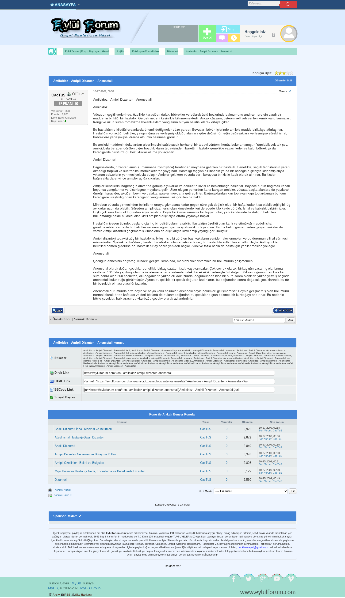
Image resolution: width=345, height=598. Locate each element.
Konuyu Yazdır (63, 489)
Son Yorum (265, 430)
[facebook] (105, 398)
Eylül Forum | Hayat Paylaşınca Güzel (87, 51)
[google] (100, 398)
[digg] (109, 398)
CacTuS (205, 429)
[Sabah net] (95, 398)
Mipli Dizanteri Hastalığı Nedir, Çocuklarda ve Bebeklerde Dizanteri (100, 471)
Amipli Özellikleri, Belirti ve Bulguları (79, 463)
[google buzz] (154, 398)
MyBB (76, 583)
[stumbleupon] (129, 398)
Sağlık (120, 51)
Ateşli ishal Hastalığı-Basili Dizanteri (79, 437)
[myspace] (144, 398)
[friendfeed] (149, 398)
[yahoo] (119, 398)
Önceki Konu (62, 319)
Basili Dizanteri (65, 446)
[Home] (56, 51)
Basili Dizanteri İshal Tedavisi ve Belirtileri (83, 429)
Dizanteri (172, 51)
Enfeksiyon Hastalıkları (145, 51)
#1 (290, 91)
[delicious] (134, 398)
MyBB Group (90, 588)
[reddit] (139, 398)
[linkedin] (159, 398)
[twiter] (114, 398)
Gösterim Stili (283, 80)
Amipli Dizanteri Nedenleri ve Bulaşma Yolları (85, 454)
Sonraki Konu (84, 319)
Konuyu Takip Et (63, 495)
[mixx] (124, 398)
